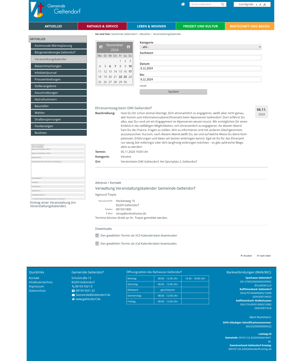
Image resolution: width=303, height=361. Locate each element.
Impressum (36, 286)
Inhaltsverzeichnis (41, 282)
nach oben (265, 255)
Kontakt (34, 278)
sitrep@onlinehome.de (131, 213)
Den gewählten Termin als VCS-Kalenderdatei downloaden (138, 235)
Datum (145, 64)
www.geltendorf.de (88, 299)
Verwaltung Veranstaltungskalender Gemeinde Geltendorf (145, 188)
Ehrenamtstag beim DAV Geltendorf (123, 108)
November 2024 (114, 47)
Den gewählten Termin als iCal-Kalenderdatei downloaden (138, 243)
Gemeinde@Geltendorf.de (93, 295)
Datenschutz (37, 291)
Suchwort (146, 53)
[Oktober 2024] (101, 47)
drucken (247, 255)
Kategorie (146, 42)
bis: (142, 75)
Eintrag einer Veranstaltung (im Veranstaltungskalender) (53, 204)
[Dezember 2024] (128, 47)
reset (143, 86)
